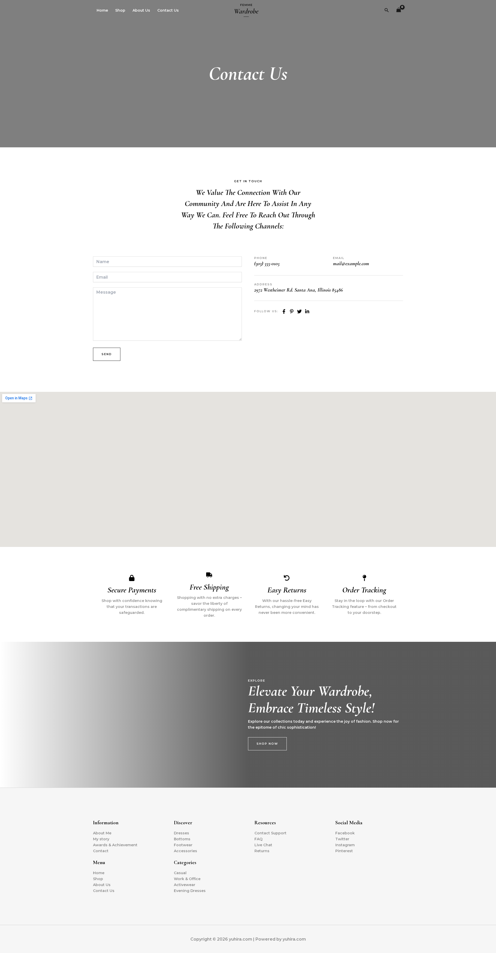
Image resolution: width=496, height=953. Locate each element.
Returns (261, 851)
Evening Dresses (190, 890)
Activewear (184, 884)
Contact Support (270, 833)
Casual (180, 873)
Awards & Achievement (115, 845)
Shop (120, 10)
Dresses (181, 833)
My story (101, 839)
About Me (102, 833)
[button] (386, 10)
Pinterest (344, 851)
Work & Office (187, 878)
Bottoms (182, 839)
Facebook (345, 833)
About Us (141, 10)
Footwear (183, 845)
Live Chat (263, 845)
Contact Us (168, 10)
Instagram (345, 845)
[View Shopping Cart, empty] (398, 10)
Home (102, 10)
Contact (101, 851)
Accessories (185, 851)
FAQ (258, 839)
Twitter (342, 839)
